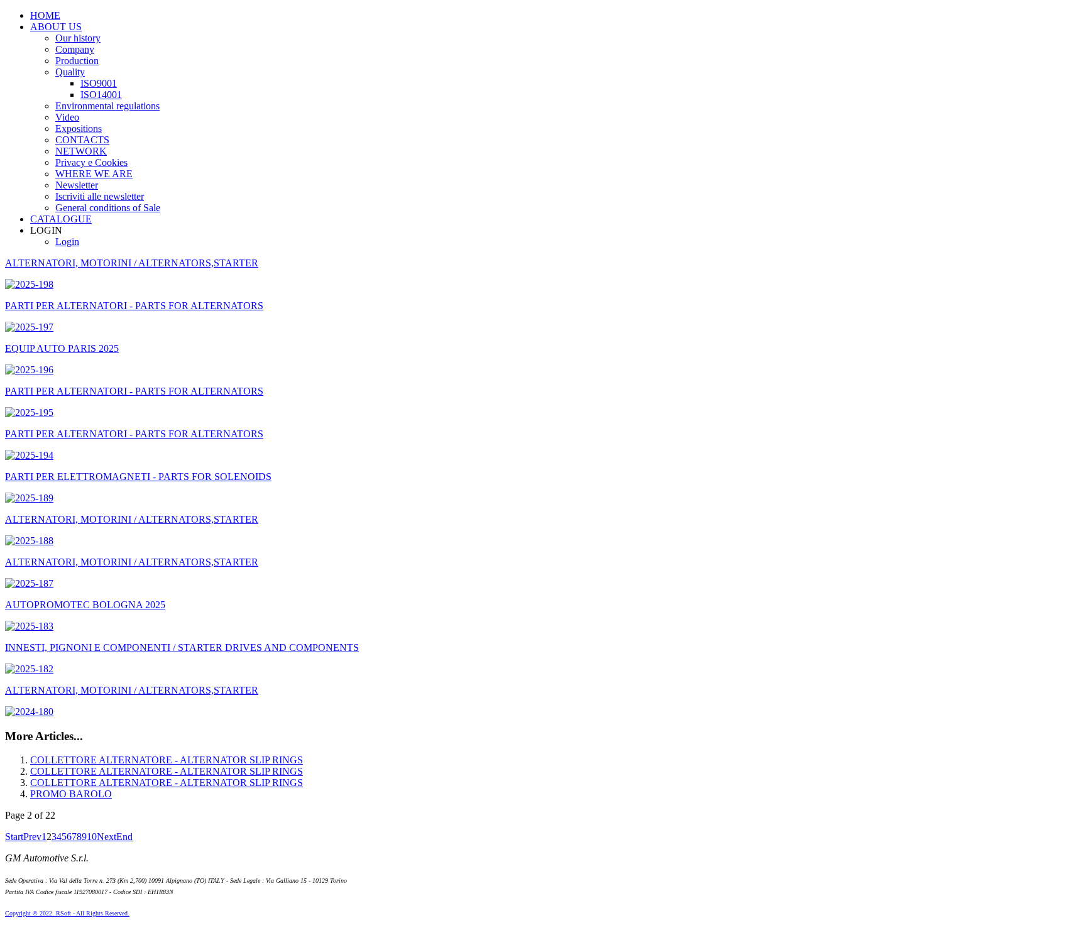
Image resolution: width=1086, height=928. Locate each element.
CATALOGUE (61, 219)
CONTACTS (82, 139)
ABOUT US (56, 26)
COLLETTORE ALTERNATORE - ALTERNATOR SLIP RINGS (166, 760)
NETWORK (81, 151)
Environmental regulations (107, 106)
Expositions (78, 128)
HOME (45, 15)
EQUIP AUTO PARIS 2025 (62, 348)
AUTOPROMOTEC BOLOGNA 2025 (85, 604)
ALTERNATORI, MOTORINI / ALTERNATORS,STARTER (131, 263)
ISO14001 (101, 94)
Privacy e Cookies (91, 162)
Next (106, 836)
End (124, 836)
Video (67, 117)
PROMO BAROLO (71, 794)
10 (92, 836)
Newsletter (76, 185)
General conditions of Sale (107, 207)
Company (74, 49)
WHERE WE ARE (94, 173)
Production (77, 60)
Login (67, 241)
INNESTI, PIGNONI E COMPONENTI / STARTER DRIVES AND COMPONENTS (182, 647)
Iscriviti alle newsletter (99, 196)
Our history (78, 38)
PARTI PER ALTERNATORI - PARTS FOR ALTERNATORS (134, 305)
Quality (70, 72)
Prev (32, 836)
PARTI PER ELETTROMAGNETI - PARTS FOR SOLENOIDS (138, 476)
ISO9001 (98, 83)
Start (14, 836)
